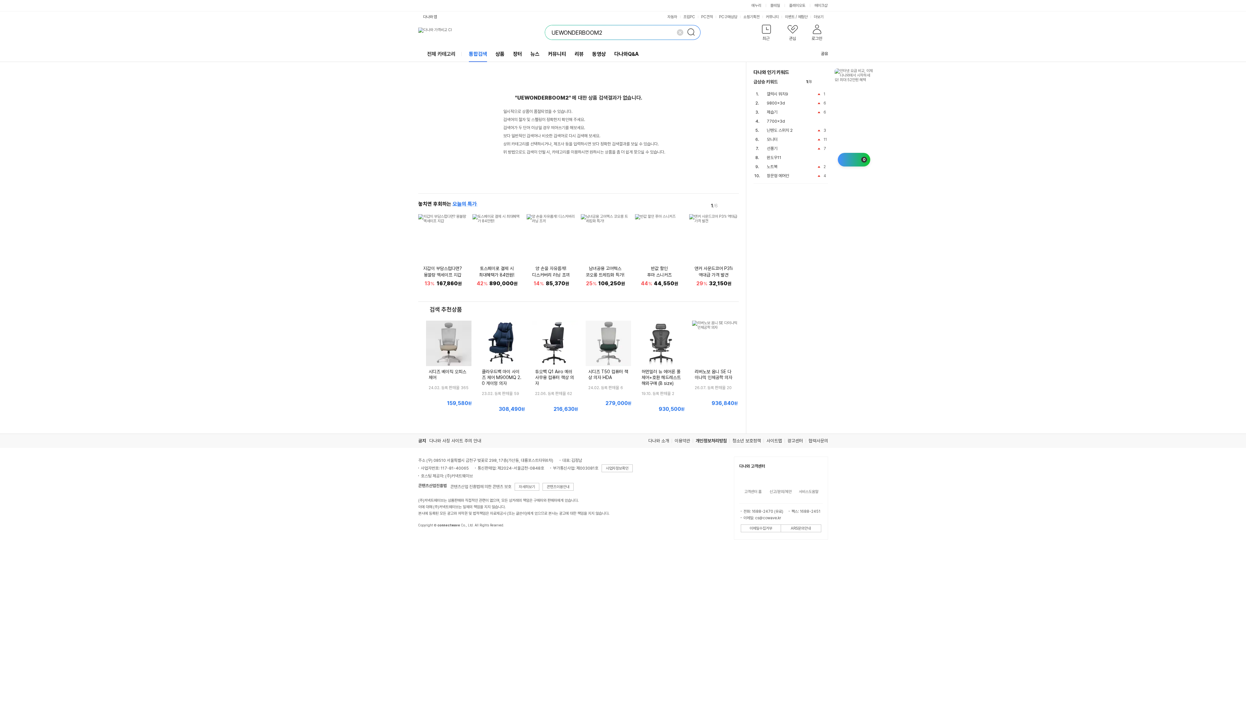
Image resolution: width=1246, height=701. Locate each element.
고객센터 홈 (753, 491)
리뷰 (579, 54)
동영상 (599, 54)
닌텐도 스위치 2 (780, 130)
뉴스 (535, 54)
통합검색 (478, 54)
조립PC (689, 17)
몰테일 (775, 5)
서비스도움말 (808, 491)
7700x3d (776, 121)
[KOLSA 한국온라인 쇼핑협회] (430, 540)
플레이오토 (797, 5)
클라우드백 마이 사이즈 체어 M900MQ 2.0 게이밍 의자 (501, 377)
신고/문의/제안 (781, 491)
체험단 (803, 17)
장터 (517, 54)
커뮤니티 (772, 17)
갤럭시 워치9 (777, 94)
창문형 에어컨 (778, 175)
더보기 (819, 17)
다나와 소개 (658, 440)
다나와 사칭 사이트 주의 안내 (455, 440)
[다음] (734, 205)
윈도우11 (774, 157)
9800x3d (776, 103)
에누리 (756, 5)
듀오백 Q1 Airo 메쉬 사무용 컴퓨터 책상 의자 (554, 377)
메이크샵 (820, 5)
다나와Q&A (626, 54)
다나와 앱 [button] (430, 17)
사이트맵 (774, 440)
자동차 (672, 17)
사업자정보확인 (617, 468)
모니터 (772, 139)
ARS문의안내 (801, 528)
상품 (500, 54)
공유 (824, 53)
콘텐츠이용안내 (558, 487)
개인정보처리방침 (711, 440)
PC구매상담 (728, 17)
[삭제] (680, 32)
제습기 (772, 112)
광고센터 (795, 440)
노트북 (772, 166)
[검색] (693, 32)
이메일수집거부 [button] (761, 528)
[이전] (725, 205)
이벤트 (790, 17)
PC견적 (707, 17)
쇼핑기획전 (751, 17)
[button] (766, 33)
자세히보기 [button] (527, 487)
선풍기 (772, 148)
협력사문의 (818, 440)
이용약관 (682, 440)
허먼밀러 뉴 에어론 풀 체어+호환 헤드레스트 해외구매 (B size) (661, 377)
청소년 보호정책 (746, 440)
